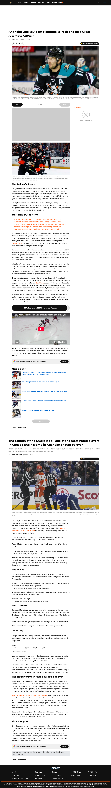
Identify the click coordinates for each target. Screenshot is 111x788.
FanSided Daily (93, 772)
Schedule (33, 2)
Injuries (54, 2)
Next (64, 105)
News (19, 2)
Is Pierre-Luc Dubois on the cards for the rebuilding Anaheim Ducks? (37, 222)
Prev (17, 105)
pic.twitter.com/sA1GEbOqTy (55, 658)
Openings (38, 772)
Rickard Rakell (17, 243)
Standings (41, 2)
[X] (98, 2)
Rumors (25, 2)
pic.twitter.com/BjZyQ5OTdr (59, 551)
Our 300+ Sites (76, 772)
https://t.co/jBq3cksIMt (33, 586)
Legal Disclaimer (93, 775)
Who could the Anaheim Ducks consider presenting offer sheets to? (37, 219)
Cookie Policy (75, 775)
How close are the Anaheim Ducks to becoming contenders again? (37, 229)
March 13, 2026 (38, 554)
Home (14, 427)
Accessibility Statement (20, 778)
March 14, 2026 (44, 588)
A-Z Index (38, 778)
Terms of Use (56, 775)
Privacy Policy (40, 775)
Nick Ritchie (40, 283)
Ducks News (22, 427)
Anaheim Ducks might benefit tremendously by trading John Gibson (37, 227)
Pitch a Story (16, 775)
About (14, 772)
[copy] (22, 43)
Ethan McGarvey (17, 455)
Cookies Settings (58, 778)
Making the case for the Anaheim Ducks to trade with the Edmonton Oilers (39, 224)
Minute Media (12, 783)
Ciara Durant (15, 39)
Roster (48, 2)
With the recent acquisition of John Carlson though (29, 695)
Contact (54, 772)
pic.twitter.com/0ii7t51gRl (21, 599)
